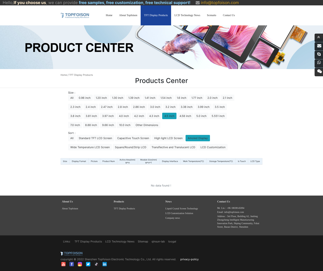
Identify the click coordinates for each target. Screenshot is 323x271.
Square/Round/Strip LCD (130, 147)
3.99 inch (203, 107)
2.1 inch (227, 97)
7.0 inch (75, 125)
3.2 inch (170, 107)
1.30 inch (117, 97)
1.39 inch (133, 97)
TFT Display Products (156, 15)
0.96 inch (85, 97)
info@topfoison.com (219, 2)
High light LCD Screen (168, 138)
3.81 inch (91, 116)
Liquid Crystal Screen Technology (181, 208)
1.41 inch (150, 97)
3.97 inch (108, 116)
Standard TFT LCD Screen (95, 138)
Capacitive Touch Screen (133, 138)
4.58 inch (185, 116)
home (64, 74)
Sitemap (143, 241)
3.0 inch (155, 107)
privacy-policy (189, 259)
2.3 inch (75, 107)
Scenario (211, 15)
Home (109, 15)
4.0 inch (124, 116)
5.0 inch (201, 116)
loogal (172, 241)
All (72, 97)
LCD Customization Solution (179, 213)
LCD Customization (213, 147)
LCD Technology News (187, 15)
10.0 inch (124, 125)
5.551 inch (218, 116)
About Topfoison (128, 15)
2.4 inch (91, 107)
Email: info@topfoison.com (230, 212)
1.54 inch (166, 97)
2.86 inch (139, 107)
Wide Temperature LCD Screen (90, 147)
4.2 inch (139, 116)
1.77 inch (196, 97)
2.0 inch (212, 97)
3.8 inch (75, 116)
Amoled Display (198, 138)
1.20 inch (101, 97)
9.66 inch (108, 125)
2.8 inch (123, 107)
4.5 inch (169, 116)
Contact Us (229, 15)
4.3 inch (154, 116)
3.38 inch (186, 107)
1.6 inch (181, 97)
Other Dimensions (147, 125)
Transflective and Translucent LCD (173, 147)
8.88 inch (91, 125)
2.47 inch (107, 107)
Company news (172, 218)
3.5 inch (220, 107)
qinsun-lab (158, 241)
